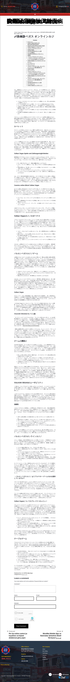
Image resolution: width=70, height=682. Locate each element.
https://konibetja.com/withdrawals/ (31, 325)
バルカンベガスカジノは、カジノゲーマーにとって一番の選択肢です (36, 66)
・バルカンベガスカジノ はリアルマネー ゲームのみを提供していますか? (36, 58)
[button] (35, 14)
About (44, 649)
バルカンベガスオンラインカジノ (35, 56)
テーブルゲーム (31, 63)
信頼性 (29, 55)
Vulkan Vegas (31, 49)
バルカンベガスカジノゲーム (34, 48)
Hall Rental (45, 653)
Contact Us (45, 659)
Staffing (44, 657)
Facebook (55, 674)
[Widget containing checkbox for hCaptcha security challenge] (24, 619)
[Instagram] (60, 674)
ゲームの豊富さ (31, 52)
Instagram (65, 674)
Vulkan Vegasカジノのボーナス (35, 47)
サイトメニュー (31, 64)
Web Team (30, 573)
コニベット (24, 574)
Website (16, 603)
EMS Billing (45, 651)
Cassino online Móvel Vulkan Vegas (36, 45)
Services (44, 655)
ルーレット (30, 41)
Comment (17, 584)
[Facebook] (50, 674)
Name (15, 595)
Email (37, 595)
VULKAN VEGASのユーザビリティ (36, 53)
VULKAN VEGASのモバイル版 (34, 51)
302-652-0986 (11, 6)
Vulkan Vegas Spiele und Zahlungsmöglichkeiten (34, 43)
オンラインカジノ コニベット (32, 212)
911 (68, 6)
